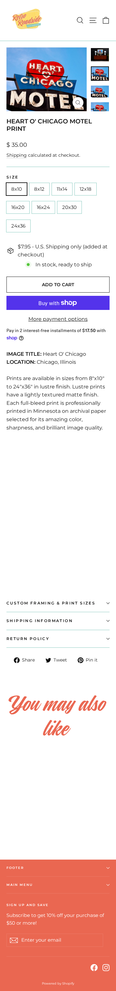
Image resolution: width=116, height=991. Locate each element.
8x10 (16, 189)
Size (12, 177)
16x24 (43, 207)
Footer (15, 868)
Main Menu (19, 885)
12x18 (86, 189)
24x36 (18, 226)
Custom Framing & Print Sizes (50, 603)
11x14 (62, 189)
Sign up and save (27, 905)
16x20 (17, 207)
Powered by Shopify (58, 983)
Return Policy (27, 638)
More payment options (58, 319)
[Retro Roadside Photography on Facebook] (94, 967)
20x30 (69, 207)
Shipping (16, 155)
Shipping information (39, 620)
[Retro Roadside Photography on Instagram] (106, 967)
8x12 (39, 189)
